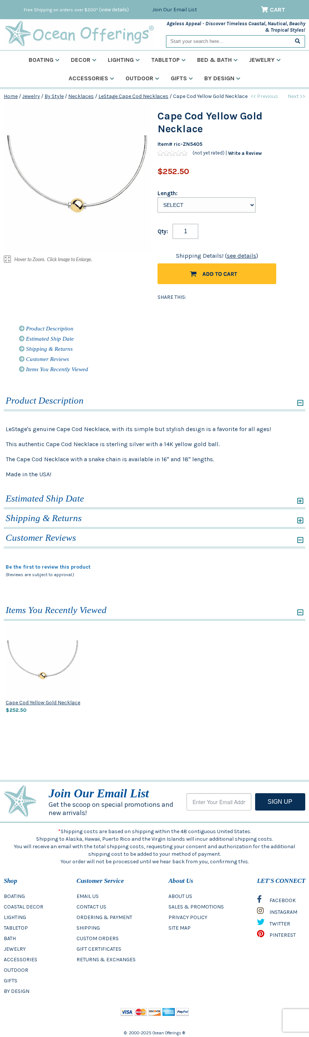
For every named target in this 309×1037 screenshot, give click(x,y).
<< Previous (264, 96)
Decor (80, 59)
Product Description (48, 329)
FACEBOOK (282, 900)
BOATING (14, 896)
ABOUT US (180, 896)
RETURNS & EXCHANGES (106, 959)
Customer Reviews (46, 359)
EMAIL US (87, 896)
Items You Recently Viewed (56, 369)
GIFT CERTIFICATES (98, 949)
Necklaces (81, 96)
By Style (54, 96)
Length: (167, 193)
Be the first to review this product (48, 567)
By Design (219, 78)
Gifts (179, 78)
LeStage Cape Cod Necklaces (133, 96)
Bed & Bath (214, 59)
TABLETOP (16, 928)
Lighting (121, 59)
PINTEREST (282, 935)
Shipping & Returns (48, 349)
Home (11, 96)
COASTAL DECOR (23, 907)
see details (241, 255)
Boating (41, 59)
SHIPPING (88, 928)
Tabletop (165, 59)
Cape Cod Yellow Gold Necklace (43, 702)
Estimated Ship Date (49, 339)
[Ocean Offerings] (79, 34)
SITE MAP (179, 928)
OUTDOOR (16, 970)
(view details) (114, 9)
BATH (10, 938)
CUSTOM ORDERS (97, 938)
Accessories (88, 78)
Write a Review (245, 153)
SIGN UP (280, 801)
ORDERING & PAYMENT (104, 917)
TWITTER (279, 924)
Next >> (296, 96)
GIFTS (10, 980)
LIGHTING (15, 917)
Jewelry (262, 59)
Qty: (163, 231)
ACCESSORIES (20, 959)
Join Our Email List (174, 9)
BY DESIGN (16, 991)
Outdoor (139, 78)
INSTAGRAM (282, 912)
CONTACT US (91, 907)
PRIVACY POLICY (187, 917)
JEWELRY (15, 949)
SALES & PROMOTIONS (196, 907)
